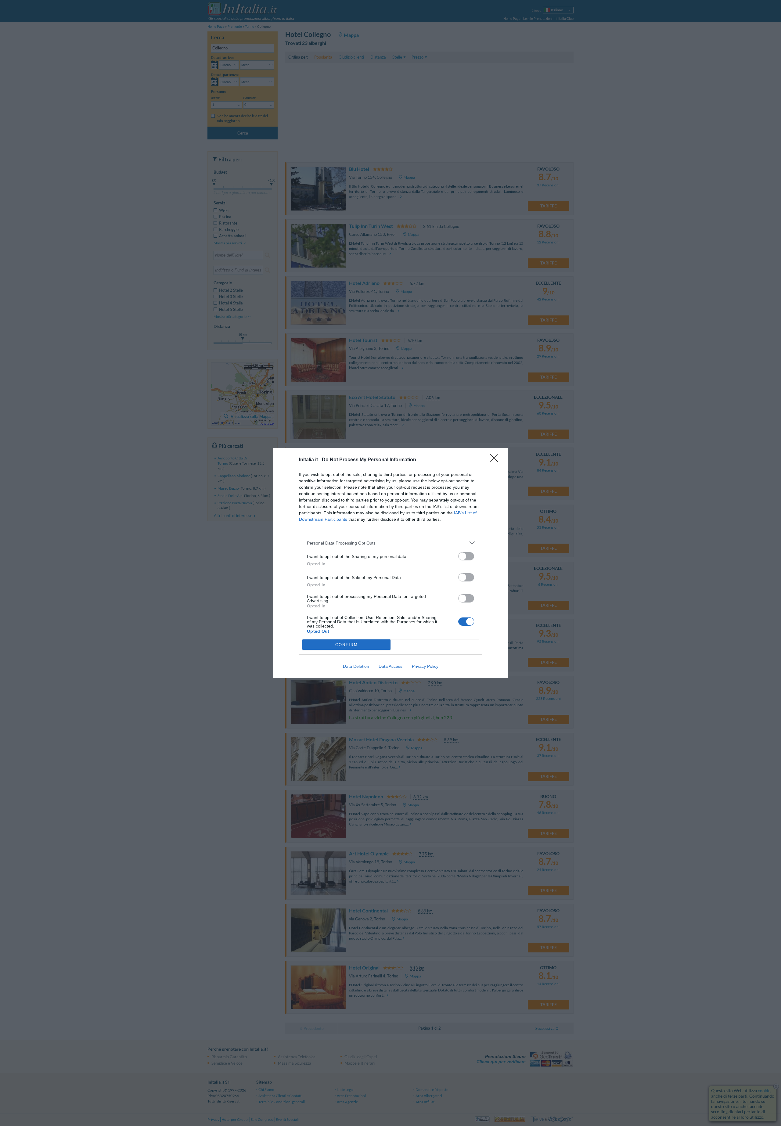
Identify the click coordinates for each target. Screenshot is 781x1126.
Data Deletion (356, 666)
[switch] (466, 556)
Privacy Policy (425, 666)
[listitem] (390, 543)
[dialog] (390, 563)
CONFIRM (346, 644)
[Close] (496, 460)
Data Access (390, 666)
